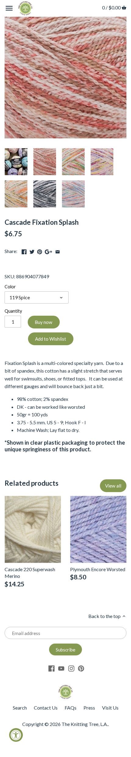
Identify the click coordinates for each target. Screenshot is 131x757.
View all (113, 485)
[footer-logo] (65, 687)
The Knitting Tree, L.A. (85, 724)
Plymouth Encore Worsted (97, 569)
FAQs (70, 707)
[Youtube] (61, 668)
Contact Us (46, 707)
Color (10, 286)
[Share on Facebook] (24, 250)
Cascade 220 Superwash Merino (30, 572)
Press (89, 707)
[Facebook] (51, 668)
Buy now (43, 322)
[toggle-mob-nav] (9, 8)
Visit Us (110, 707)
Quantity (13, 311)
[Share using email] (57, 250)
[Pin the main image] (39, 250)
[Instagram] (71, 668)
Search (20, 707)
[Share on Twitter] (32, 250)
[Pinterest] (81, 668)
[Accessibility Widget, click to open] (16, 735)
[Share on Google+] (48, 250)
